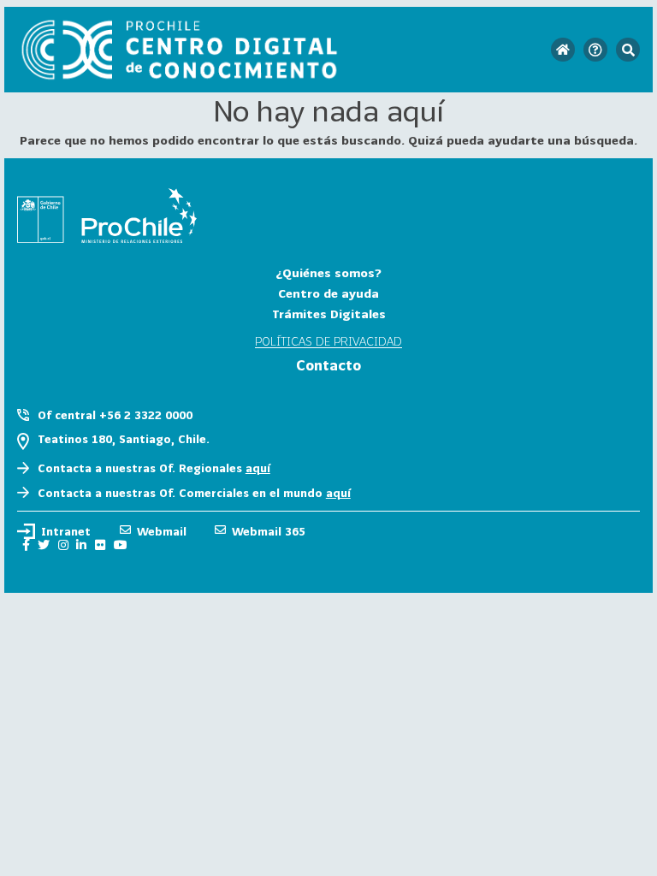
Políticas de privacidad (328, 341)
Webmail (161, 531)
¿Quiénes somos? (328, 272)
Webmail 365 (268, 531)
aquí (258, 468)
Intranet (66, 531)
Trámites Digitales (329, 313)
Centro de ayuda (328, 293)
